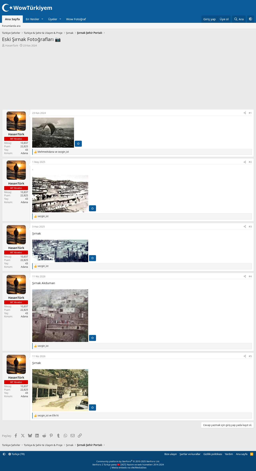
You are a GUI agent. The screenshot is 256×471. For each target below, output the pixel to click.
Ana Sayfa (12, 19)
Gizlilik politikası (212, 454)
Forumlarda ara (11, 26)
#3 (250, 226)
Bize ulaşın (170, 454)
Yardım (229, 454)
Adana (24, 153)
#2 (250, 162)
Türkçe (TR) (18, 454)
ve (53, 151)
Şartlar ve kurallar (190, 454)
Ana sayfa (241, 454)
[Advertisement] (128, 77)
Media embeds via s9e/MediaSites (129, 467)
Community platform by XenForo (128, 461)
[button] (42, 19)
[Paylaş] (244, 113)
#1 (250, 113)
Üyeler (52, 19)
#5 (250, 356)
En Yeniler (32, 19)
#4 (250, 276)
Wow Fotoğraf (76, 19)
